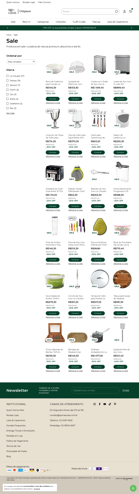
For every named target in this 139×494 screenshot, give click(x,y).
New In (26, 22)
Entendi (37, 489)
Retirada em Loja (14, 436)
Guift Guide (79, 22)
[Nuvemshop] (124, 479)
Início (8, 35)
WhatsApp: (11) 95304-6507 (62, 425)
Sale (13, 22)
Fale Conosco (44, 2)
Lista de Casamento (117, 22)
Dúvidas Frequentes (16, 425)
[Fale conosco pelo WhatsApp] (133, 488)
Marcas (96, 22)
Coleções (61, 22)
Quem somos (12, 2)
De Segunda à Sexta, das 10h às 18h (67, 410)
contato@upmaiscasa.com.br (64, 415)
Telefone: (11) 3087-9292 (61, 420)
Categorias (43, 22)
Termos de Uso (13, 446)
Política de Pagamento (17, 441)
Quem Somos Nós (15, 410)
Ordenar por (14, 55)
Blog (8, 456)
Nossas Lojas (29, 2)
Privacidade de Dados (16, 451)
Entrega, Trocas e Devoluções (20, 430)
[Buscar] (116, 11)
